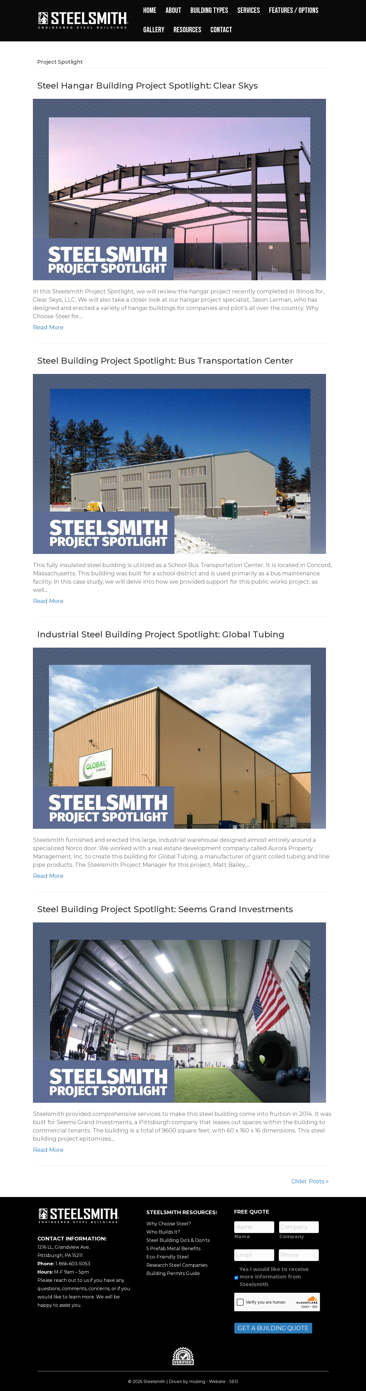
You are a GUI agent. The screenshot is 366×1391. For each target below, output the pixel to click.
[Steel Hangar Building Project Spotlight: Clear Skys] (179, 188)
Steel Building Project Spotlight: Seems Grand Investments (165, 909)
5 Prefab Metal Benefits (173, 1248)
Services (248, 10)
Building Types (209, 10)
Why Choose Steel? (168, 1223)
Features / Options (294, 10)
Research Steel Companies (176, 1265)
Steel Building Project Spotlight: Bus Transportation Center (165, 360)
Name (242, 1236)
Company (292, 1236)
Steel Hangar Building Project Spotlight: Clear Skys (147, 85)
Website (217, 1381)
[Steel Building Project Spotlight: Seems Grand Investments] (179, 1012)
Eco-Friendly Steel (167, 1257)
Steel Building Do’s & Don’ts (178, 1240)
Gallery (153, 30)
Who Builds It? (163, 1232)
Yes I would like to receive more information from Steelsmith (274, 1276)
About (173, 10)
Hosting (197, 1381)
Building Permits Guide (173, 1273)
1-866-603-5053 (72, 1263)
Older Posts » (310, 1181)
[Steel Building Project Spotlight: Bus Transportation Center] (179, 463)
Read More (48, 327)
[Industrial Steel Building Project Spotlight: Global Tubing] (179, 737)
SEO (233, 1381)
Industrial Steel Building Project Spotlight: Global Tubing (161, 634)
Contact (221, 30)
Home (149, 10)
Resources (187, 30)
